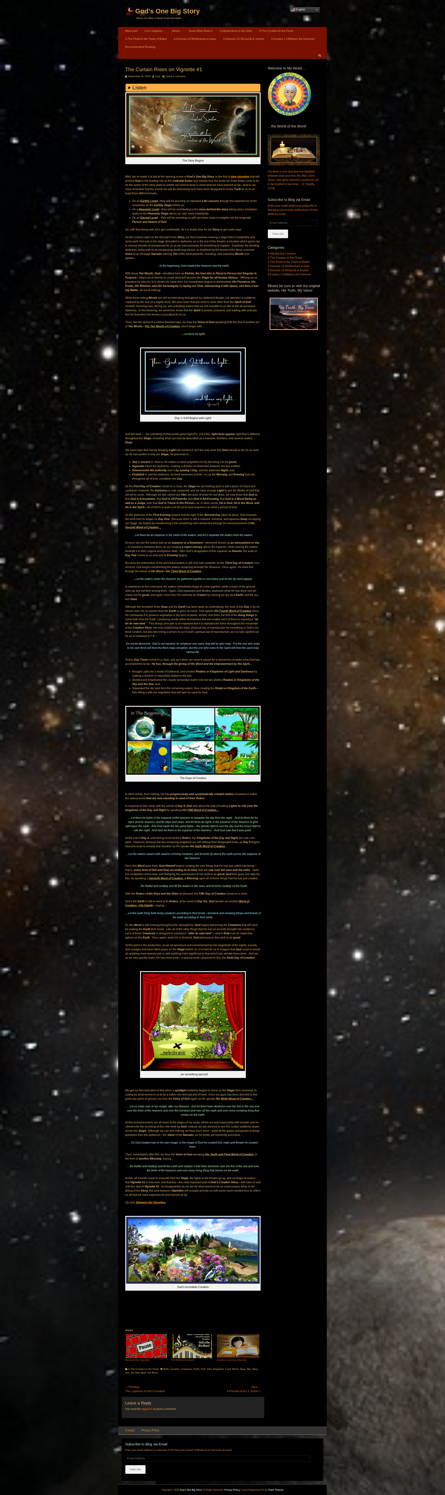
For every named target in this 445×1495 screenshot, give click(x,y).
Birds (166, 1369)
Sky (249, 1369)
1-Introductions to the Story (235, 30)
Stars (255, 1369)
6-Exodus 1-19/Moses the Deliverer (293, 38)
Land (228, 1369)
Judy (157, 76)
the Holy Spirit (138, 1372)
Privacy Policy (150, 1430)
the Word (153, 1372)
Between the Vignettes (137, 1360)
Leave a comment (175, 76)
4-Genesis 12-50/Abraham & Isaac (195, 38)
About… (177, 30)
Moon (235, 1369)
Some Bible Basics (200, 30)
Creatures (186, 1369)
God (209, 1369)
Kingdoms (218, 1369)
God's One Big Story (167, 11)
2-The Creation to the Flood (276, 30)
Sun (127, 1372)
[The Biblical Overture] (192, 1346)
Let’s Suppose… (154, 30)
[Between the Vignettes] (146, 1346)
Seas (242, 1369)
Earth (196, 1369)
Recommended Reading (140, 46)
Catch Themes (276, 1490)
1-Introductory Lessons (282, 253)
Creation (175, 1369)
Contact (130, 1430)
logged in (147, 1408)
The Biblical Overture (182, 1360)
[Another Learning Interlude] (238, 1346)
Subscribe (278, 233)
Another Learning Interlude (231, 1360)
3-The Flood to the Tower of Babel (146, 38)
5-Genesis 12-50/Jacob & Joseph (243, 38)
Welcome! (131, 30)
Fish (203, 1369)
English (300, 9)
